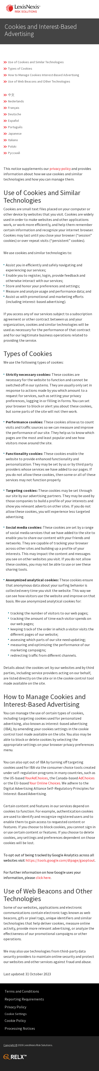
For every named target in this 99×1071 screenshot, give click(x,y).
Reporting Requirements (24, 999)
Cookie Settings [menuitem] (16, 1014)
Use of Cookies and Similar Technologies (36, 62)
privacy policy (60, 168)
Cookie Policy (15, 1020)
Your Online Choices (44, 783)
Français (13, 108)
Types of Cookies (20, 68)
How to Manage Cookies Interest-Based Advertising (43, 75)
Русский (14, 153)
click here (43, 877)
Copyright (10, 1045)
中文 (11, 95)
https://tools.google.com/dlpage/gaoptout (60, 860)
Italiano (13, 140)
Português (15, 127)
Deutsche (14, 114)
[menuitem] (51, 991)
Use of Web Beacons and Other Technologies (39, 81)
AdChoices (87, 778)
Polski (12, 146)
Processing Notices (20, 1028)
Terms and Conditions (22, 991)
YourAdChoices (36, 778)
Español (13, 121)
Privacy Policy (15, 1007)
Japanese (15, 133)
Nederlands (16, 101)
